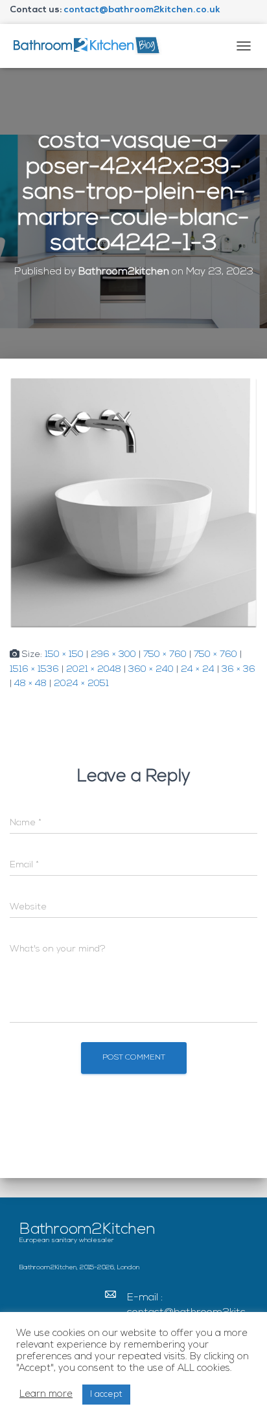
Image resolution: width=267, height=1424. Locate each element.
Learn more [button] (46, 1394)
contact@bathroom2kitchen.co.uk (142, 10)
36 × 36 (238, 669)
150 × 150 (64, 655)
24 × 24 (198, 669)
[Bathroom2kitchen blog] (91, 45)
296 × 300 (113, 655)
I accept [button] (106, 1394)
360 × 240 (151, 669)
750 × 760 (165, 655)
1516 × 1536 (34, 669)
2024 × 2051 (81, 684)
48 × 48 (30, 684)
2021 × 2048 (93, 669)
